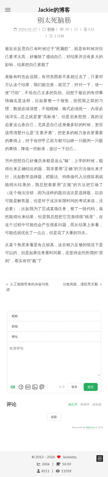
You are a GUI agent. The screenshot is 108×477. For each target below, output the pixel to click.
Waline (90, 427)
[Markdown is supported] (14, 387)
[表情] (21, 387)
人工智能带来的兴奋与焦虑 (27, 287)
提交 (91, 387)
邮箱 (15, 326)
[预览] (42, 387)
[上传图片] (35, 387)
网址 (15, 336)
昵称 (15, 316)
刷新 (54, 417)
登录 (74, 387)
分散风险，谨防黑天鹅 (81, 284)
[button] (8, 9)
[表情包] (28, 387)
